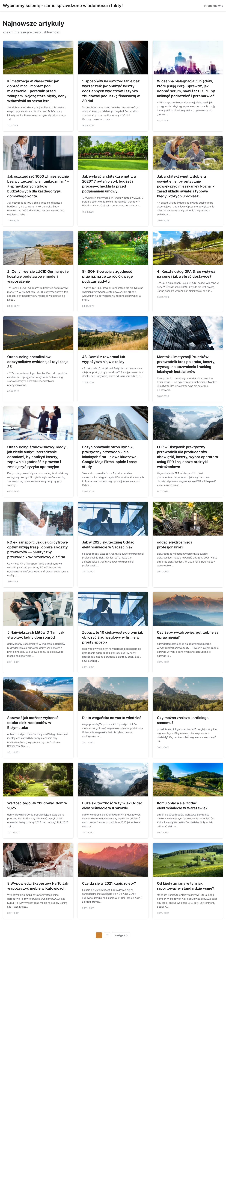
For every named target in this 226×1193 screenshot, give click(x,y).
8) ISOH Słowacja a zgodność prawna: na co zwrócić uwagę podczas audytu (107, 276)
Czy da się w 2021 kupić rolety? (109, 883)
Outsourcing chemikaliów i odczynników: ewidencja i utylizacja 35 (37, 362)
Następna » (121, 935)
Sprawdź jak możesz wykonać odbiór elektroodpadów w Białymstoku (32, 723)
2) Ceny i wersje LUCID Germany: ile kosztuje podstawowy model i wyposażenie (38, 276)
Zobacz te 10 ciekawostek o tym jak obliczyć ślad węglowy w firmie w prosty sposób (112, 637)
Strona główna (213, 5)
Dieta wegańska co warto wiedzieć (111, 718)
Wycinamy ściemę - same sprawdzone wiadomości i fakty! (63, 5)
